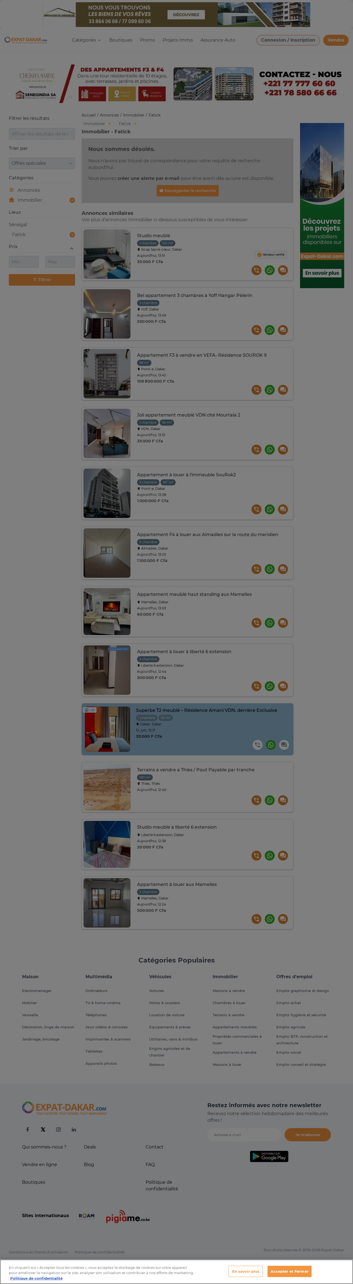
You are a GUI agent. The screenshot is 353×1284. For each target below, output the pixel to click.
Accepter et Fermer (289, 1271)
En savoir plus (246, 1271)
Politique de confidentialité (36, 1278)
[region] (176, 1271)
